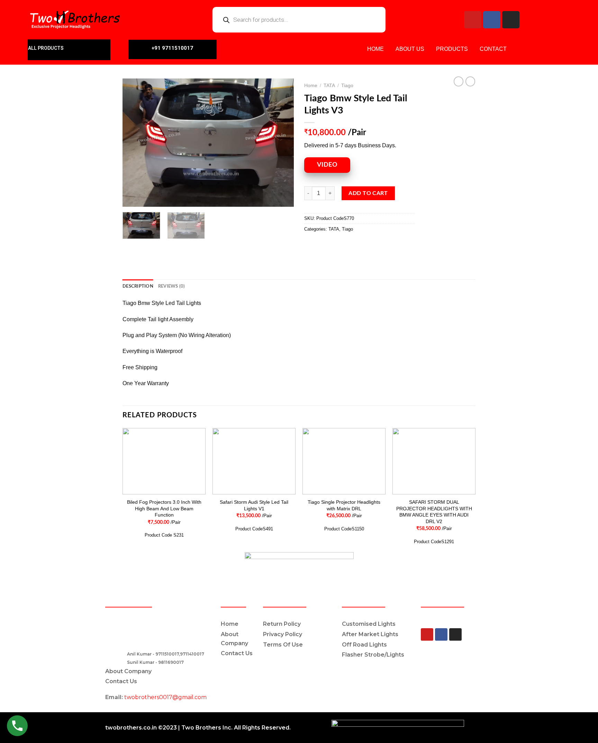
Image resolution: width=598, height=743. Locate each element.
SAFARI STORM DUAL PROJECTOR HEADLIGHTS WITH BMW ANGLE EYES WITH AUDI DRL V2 (434, 511)
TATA (329, 85)
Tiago (347, 85)
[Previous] (134, 143)
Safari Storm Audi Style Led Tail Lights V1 (254, 505)
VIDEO (327, 165)
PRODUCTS (452, 49)
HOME (375, 49)
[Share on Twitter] (323, 245)
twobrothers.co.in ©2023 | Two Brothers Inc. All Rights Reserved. (198, 727)
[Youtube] (472, 19)
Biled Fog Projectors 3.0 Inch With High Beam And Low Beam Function (164, 508)
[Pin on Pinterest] (348, 245)
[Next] (281, 143)
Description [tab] (138, 286)
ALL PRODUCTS (46, 48)
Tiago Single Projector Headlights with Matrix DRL (344, 505)
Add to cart (368, 193)
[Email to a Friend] (335, 245)
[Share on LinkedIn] (360, 245)
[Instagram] (510, 19)
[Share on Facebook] (310, 245)
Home (310, 85)
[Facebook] (491, 19)
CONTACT (493, 49)
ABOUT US (410, 49)
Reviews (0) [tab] (171, 286)
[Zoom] (131, 198)
